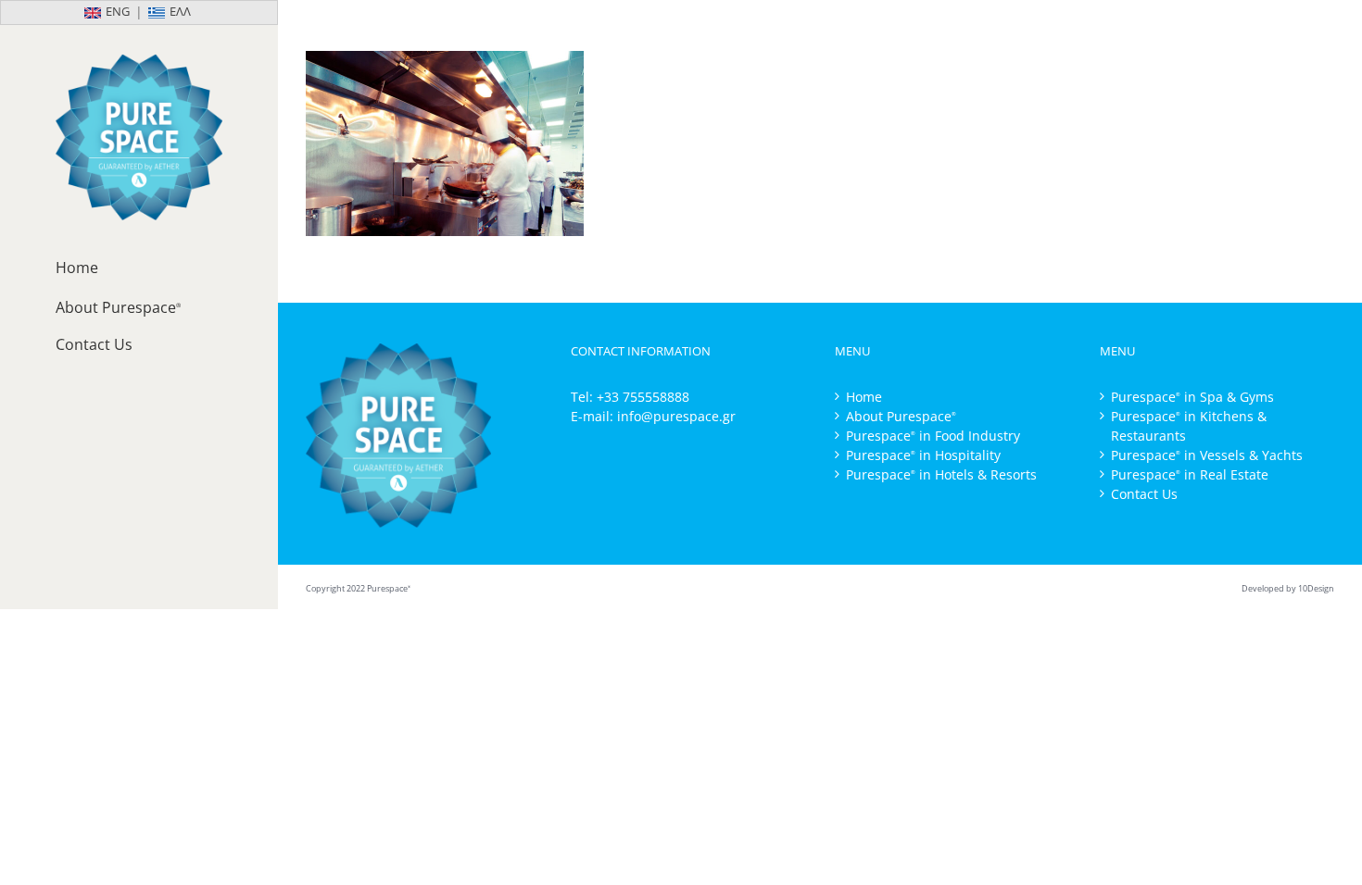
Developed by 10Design (1288, 588)
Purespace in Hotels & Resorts (941, 474)
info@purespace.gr (676, 416)
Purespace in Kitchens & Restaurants (1189, 425)
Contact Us (1144, 494)
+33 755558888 (643, 396)
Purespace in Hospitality (923, 455)
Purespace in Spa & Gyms (1192, 396)
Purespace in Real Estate (1189, 474)
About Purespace (901, 416)
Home (864, 396)
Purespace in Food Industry (933, 435)
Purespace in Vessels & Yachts (1207, 455)
